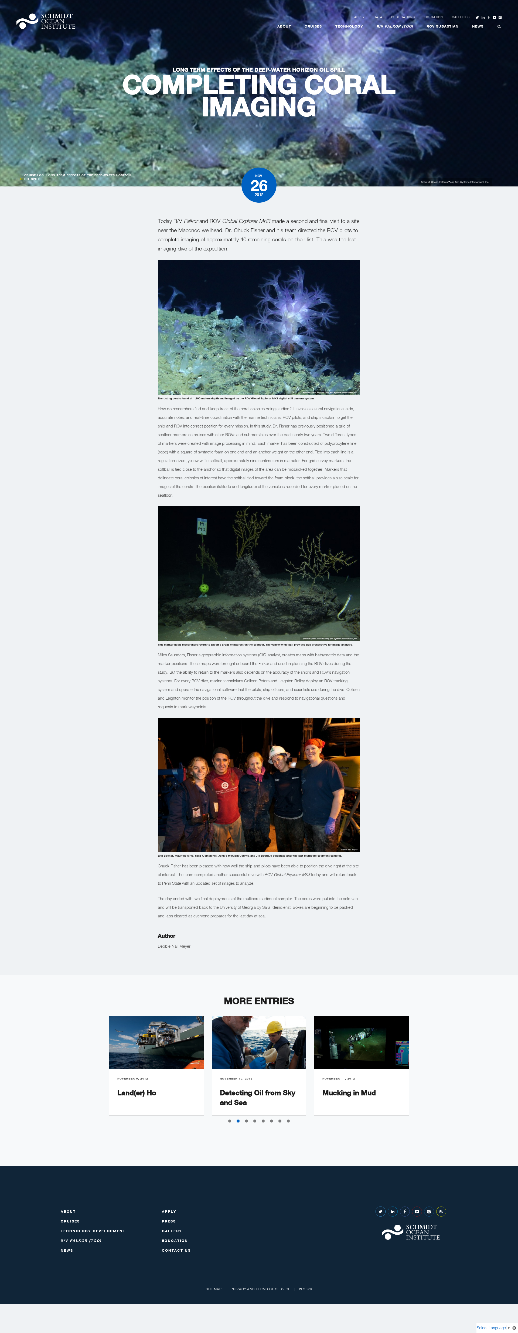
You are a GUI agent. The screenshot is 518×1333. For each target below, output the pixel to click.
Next (420, 1069)
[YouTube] (417, 1212)
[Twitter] (381, 1212)
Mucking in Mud (349, 1092)
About (284, 26)
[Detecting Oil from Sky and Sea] (259, 1042)
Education (433, 17)
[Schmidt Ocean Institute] (46, 21)
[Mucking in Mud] (361, 1042)
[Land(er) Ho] (156, 1042)
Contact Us (176, 1250)
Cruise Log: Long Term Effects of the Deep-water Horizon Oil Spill (77, 177)
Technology (349, 26)
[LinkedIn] (393, 1212)
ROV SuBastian (443, 26)
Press (169, 1221)
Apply (359, 17)
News (477, 26)
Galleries (461, 17)
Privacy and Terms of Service (261, 1289)
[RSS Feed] (441, 1212)
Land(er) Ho (136, 1092)
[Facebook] (405, 1212)
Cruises (313, 26)
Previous (97, 1069)
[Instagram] (429, 1212)
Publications (403, 17)
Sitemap (214, 1289)
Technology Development (93, 1231)
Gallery (172, 1231)
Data (378, 17)
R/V (395, 26)
